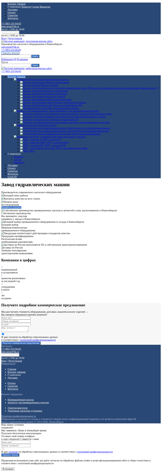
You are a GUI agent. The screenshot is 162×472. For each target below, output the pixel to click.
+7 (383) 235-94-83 (11, 23)
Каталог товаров (16, 4)
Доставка (13, 9)
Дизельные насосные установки (68, 136)
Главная (12, 369)
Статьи (35, 6)
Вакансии (45, 6)
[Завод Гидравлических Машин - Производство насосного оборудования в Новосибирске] (26, 41)
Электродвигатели (47, 125)
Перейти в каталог (11, 207)
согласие (13, 451)
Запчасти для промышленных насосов (78, 111)
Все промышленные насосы (64, 108)
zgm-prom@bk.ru (10, 26)
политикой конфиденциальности (38, 340)
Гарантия (13, 15)
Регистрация (15, 38)
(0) (12, 176)
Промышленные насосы (56, 79)
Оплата (12, 12)
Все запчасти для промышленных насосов (87, 122)
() (8, 59)
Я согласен (8, 469)
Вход (4, 38)
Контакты (13, 18)
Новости (26, 6)
